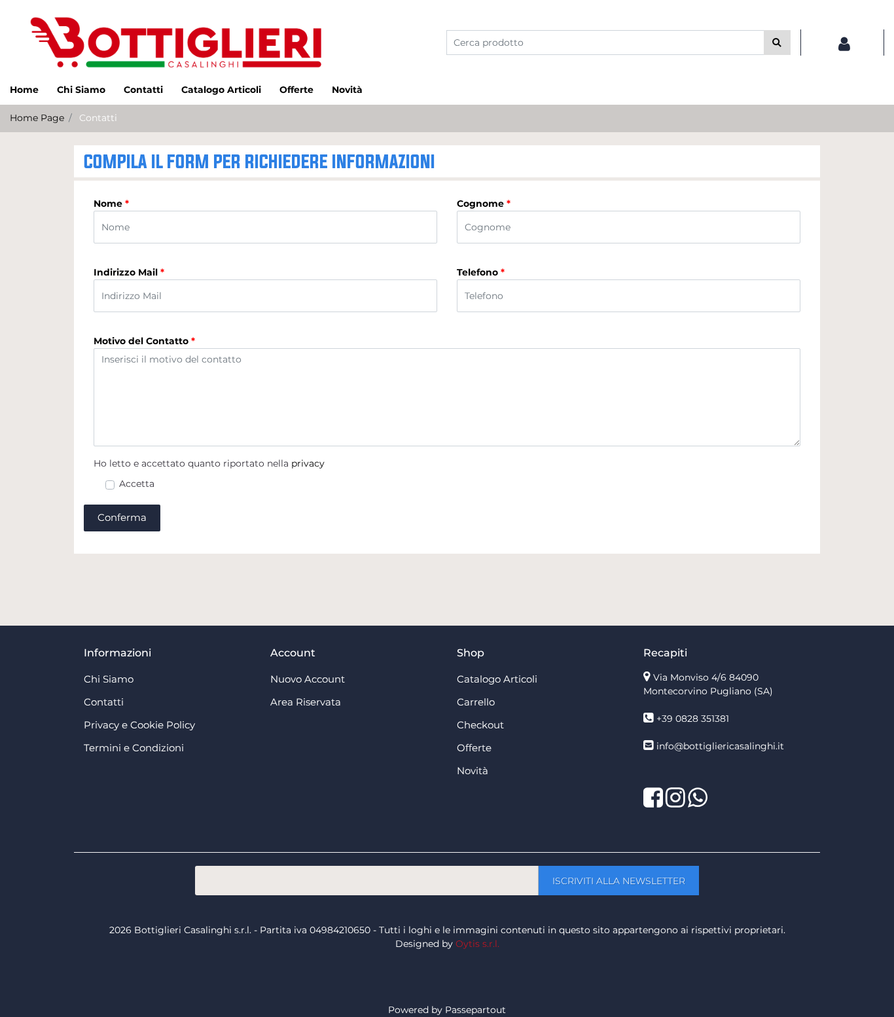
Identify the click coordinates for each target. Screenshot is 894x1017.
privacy (308, 463)
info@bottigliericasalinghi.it (720, 746)
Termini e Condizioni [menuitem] (134, 747)
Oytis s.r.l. (477, 944)
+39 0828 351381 (692, 718)
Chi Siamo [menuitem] (81, 90)
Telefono (481, 272)
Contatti (98, 118)
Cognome (483, 203)
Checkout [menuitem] (480, 725)
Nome (111, 203)
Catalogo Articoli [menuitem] (221, 90)
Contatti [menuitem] (143, 90)
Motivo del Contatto (144, 341)
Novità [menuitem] (347, 90)
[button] (777, 42)
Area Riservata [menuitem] (305, 702)
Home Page (37, 118)
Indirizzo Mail (129, 272)
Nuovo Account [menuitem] (307, 679)
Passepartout (475, 1010)
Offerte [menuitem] (296, 90)
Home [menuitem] (24, 90)
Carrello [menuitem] (476, 702)
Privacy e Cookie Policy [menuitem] (139, 725)
